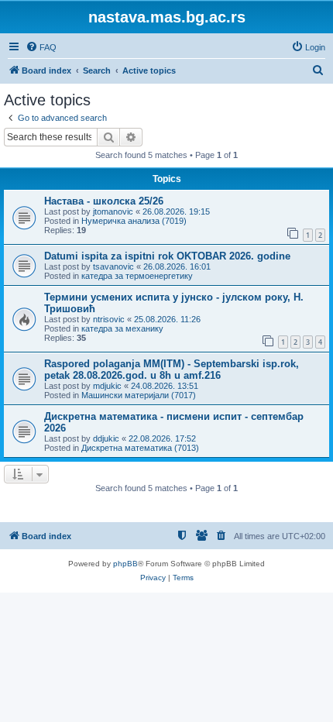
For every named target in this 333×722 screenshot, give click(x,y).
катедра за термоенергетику (137, 275)
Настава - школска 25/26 (103, 201)
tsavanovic (113, 266)
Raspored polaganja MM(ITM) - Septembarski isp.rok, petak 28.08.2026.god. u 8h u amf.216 (171, 369)
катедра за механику (122, 328)
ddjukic (106, 438)
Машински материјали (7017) (138, 395)
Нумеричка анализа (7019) (134, 220)
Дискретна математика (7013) (140, 447)
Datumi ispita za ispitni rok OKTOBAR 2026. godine (167, 256)
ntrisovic (109, 319)
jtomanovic (113, 211)
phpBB (125, 563)
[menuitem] (41, 47)
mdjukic (107, 385)
